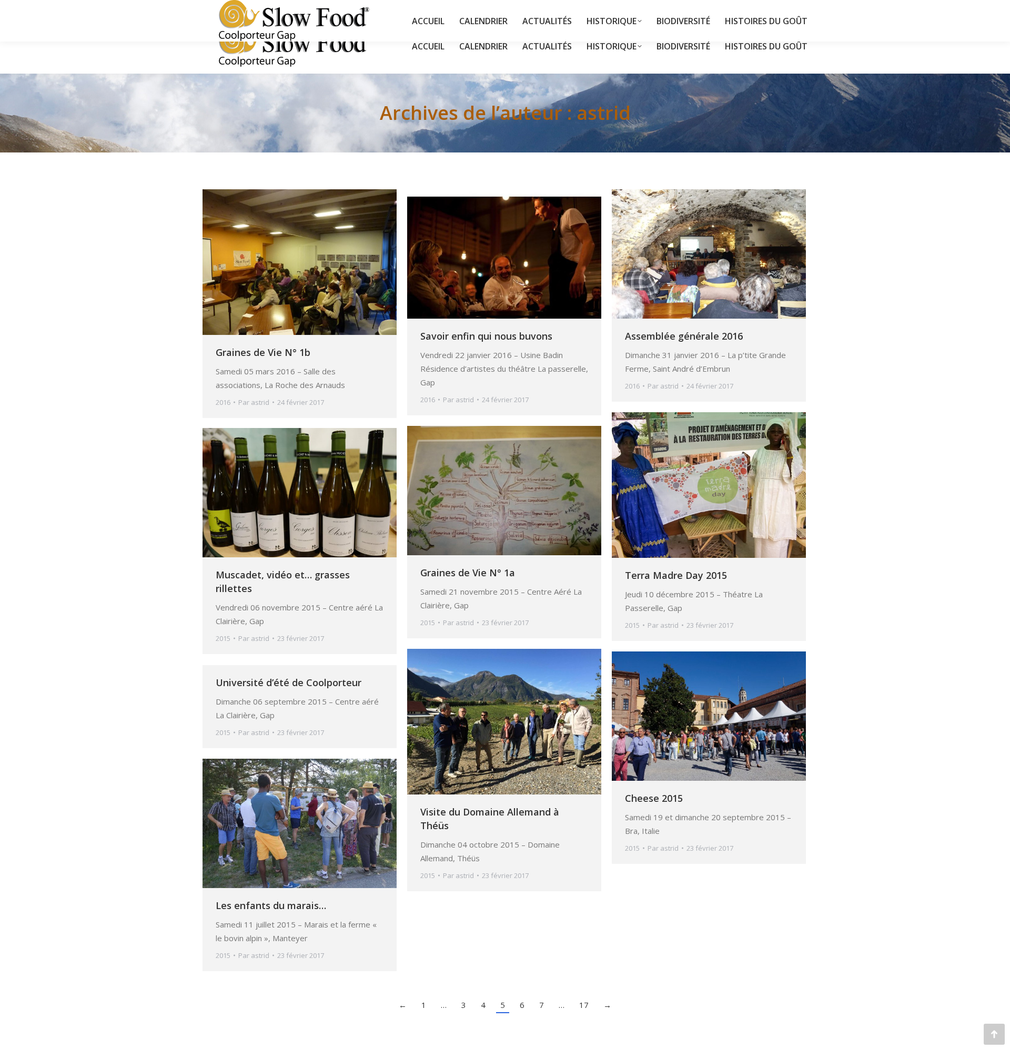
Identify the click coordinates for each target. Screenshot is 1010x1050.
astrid (604, 113)
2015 (632, 625)
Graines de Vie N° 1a (467, 572)
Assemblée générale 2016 (684, 336)
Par (253, 402)
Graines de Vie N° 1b (263, 352)
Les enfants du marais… (271, 905)
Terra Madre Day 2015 (676, 575)
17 (584, 1005)
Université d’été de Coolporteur (288, 682)
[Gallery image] (504, 254)
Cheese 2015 (654, 798)
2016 (223, 402)
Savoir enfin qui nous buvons (486, 336)
